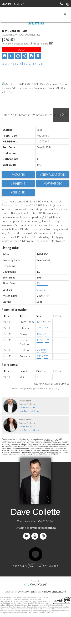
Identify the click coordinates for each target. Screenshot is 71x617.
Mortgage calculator (52, 183)
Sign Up (19, 3)
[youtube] (35, 536)
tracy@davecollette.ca (29, 430)
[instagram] (44, 536)
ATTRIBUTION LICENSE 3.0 (54, 591)
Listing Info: (10, 247)
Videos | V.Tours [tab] (28, 64)
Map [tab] (40, 64)
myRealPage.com (35, 584)
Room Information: (15, 309)
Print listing (18, 192)
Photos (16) (18, 174)
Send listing (18, 183)
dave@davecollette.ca (29, 411)
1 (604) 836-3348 (27, 407)
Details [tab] (5, 64)
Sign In (6, 3)
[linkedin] (27, 536)
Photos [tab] (14, 64)
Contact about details (53, 174)
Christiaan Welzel (25, 591)
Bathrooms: (10, 364)
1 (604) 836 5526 (27, 426)
